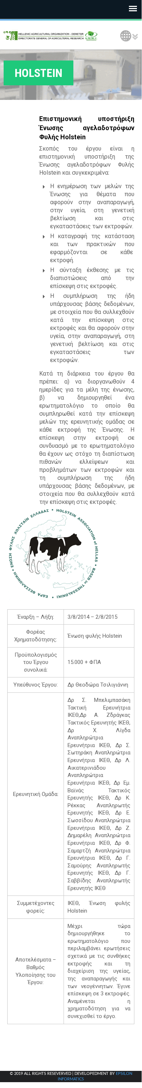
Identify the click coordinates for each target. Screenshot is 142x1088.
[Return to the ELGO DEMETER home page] (51, 35)
